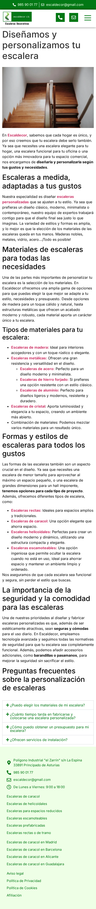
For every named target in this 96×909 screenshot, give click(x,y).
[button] (88, 18)
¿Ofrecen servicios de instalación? (38, 739)
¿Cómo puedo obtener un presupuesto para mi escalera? (49, 729)
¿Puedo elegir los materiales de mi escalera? (47, 705)
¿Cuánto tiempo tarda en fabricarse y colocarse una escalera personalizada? (42, 716)
